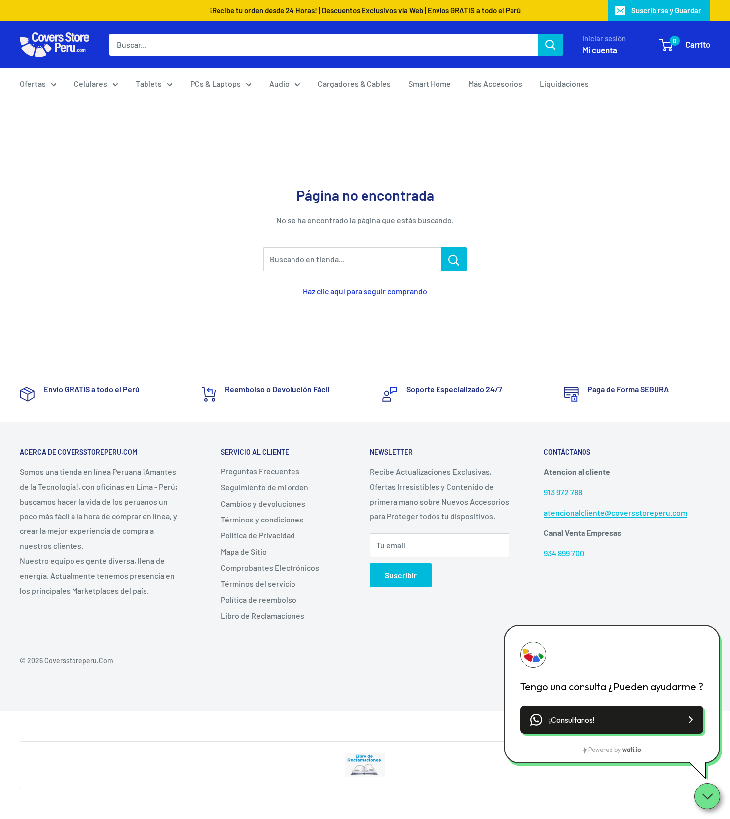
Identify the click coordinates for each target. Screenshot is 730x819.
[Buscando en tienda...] (454, 259)
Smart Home (429, 83)
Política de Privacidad (258, 535)
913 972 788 (563, 492)
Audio (279, 83)
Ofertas (33, 83)
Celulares (90, 83)
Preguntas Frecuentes (260, 471)
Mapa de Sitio (244, 551)
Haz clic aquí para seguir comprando (365, 291)
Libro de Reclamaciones (262, 615)
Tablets (149, 83)
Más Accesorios (495, 83)
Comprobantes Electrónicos (270, 567)
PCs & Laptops (215, 83)
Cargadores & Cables (354, 83)
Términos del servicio (258, 583)
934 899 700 (564, 553)
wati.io (631, 749)
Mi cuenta (600, 50)
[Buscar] (550, 45)
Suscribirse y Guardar (666, 10)
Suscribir (401, 575)
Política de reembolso (258, 599)
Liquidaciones (564, 83)
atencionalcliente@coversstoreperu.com (615, 512)
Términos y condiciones (262, 519)
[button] (611, 720)
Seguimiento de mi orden (264, 487)
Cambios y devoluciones (263, 503)
